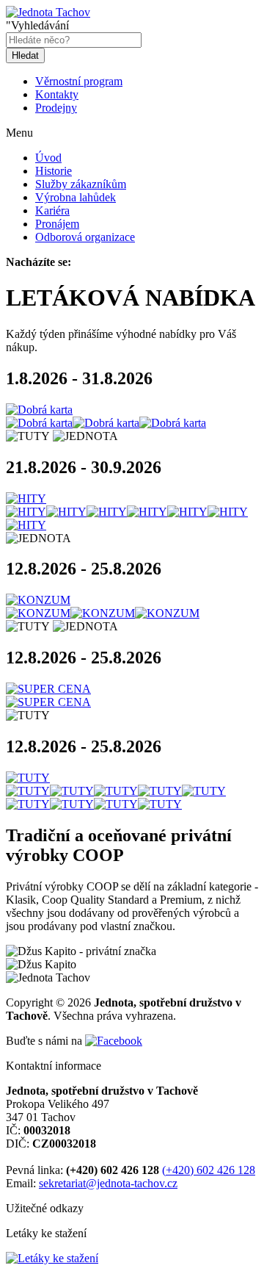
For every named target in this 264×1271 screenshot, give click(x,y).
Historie (53, 171)
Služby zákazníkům (80, 184)
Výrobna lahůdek (75, 197)
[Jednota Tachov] (48, 12)
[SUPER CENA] (132, 689)
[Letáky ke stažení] (52, 1258)
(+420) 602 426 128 (208, 1170)
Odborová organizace (85, 237)
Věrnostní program (78, 81)
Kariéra (52, 210)
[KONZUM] (132, 600)
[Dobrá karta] (132, 410)
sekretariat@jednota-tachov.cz (108, 1183)
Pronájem (57, 223)
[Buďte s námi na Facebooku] (113, 1040)
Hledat (25, 55)
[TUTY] (132, 778)
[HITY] (132, 498)
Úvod (48, 157)
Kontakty (56, 94)
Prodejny (56, 107)
